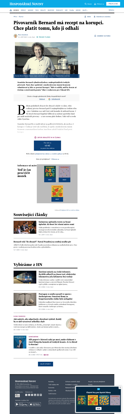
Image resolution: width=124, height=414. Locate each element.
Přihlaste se (55, 159)
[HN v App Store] (35, 404)
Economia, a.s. (27, 384)
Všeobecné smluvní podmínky (74, 390)
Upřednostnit (56, 99)
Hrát (50, 180)
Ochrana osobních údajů (72, 381)
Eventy (90, 384)
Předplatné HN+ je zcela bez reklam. (69, 210)
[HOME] (11, 10)
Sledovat (42, 99)
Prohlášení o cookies (71, 384)
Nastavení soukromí (71, 387)
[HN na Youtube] (41, 395)
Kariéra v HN (52, 390)
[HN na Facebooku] (29, 395)
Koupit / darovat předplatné (96, 381)
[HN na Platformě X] (26, 395)
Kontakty (51, 381)
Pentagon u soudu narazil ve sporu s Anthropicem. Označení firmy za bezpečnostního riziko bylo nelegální (55, 296)
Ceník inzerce (52, 393)
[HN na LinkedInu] (35, 395)
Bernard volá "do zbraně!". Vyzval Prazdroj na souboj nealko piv (42, 242)
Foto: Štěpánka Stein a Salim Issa (61, 76)
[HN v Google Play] (21, 404)
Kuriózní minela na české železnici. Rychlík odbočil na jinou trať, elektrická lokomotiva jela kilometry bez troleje (57, 274)
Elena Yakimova (19, 316)
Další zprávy (45, 364)
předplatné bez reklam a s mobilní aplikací (48, 154)
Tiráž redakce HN (53, 384)
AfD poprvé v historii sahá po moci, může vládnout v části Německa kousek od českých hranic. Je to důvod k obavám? (53, 342)
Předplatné (113, 4)
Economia (51, 387)
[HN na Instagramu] (32, 395)
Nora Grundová (23, 35)
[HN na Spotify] (38, 395)
